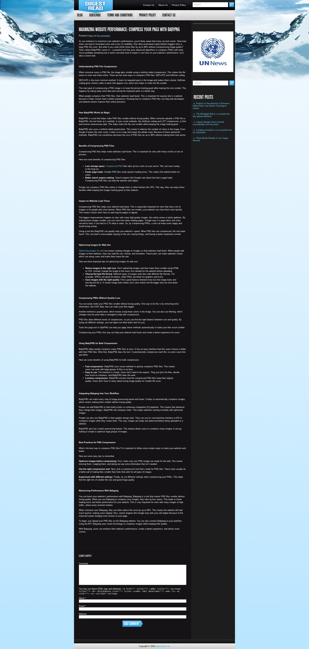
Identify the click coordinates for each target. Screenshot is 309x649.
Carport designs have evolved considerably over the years (208, 123)
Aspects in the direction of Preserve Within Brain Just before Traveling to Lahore (211, 105)
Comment (83, 563)
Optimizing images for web (91, 251)
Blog (80, 15)
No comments (103, 35)
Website (82, 614)
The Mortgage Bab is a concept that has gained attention (211, 115)
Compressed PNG (114, 166)
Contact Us (148, 5)
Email (82, 606)
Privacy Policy (179, 5)
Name (82, 598)
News (91, 35)
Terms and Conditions (120, 15)
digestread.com (163, 646)
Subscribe (95, 15)
